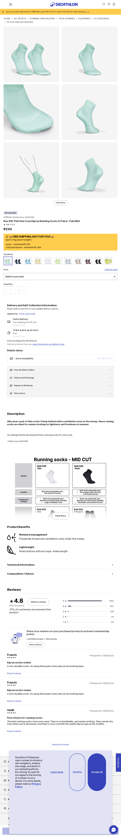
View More (60, 203)
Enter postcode (27, 314)
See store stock (104, 358)
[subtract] (7, 290)
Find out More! (35, 645)
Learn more (57, 772)
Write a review (38, 602)
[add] (22, 290)
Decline (77, 772)
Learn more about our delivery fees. (48, 344)
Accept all (97, 772)
